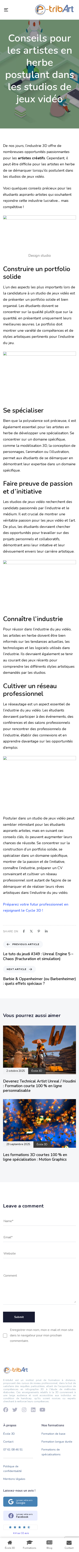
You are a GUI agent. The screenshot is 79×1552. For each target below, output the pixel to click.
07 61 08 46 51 (13, 1449)
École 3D (9, 1434)
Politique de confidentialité (12, 1468)
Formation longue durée (57, 1442)
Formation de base (53, 1434)
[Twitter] (14, 1409)
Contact (8, 1442)
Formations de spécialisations (51, 1451)
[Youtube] (42, 1409)
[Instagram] (24, 1409)
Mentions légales (14, 1479)
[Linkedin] (33, 1409)
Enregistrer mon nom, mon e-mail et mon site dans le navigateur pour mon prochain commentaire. (41, 1335)
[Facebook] (5, 1409)
